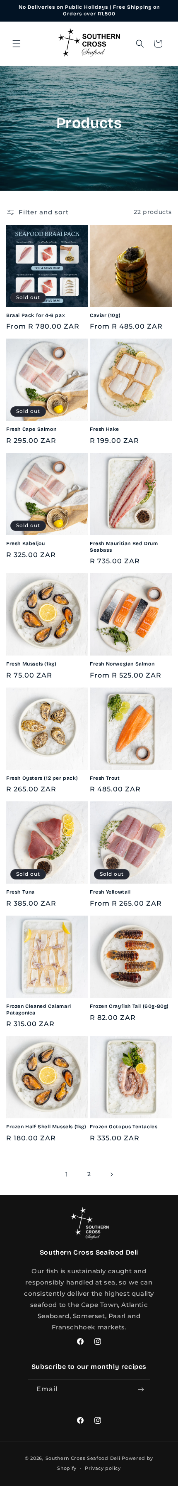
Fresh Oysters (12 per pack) (42, 778)
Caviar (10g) (105, 315)
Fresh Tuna (20, 892)
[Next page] (111, 1174)
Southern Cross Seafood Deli (83, 1458)
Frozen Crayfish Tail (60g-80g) (129, 1006)
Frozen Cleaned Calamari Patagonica (38, 1009)
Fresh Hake (104, 429)
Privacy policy (103, 1468)
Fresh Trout (105, 778)
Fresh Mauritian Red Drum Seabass (124, 546)
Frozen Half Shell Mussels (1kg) (46, 1127)
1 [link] (66, 1174)
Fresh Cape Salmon (31, 429)
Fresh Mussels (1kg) (31, 664)
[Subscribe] (141, 1389)
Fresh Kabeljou (25, 543)
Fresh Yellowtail (110, 892)
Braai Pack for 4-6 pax (35, 315)
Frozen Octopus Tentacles (123, 1127)
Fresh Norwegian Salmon (122, 664)
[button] (16, 43)
